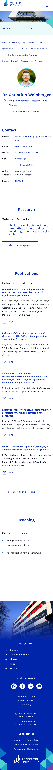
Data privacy (33, 740)
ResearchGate (26, 165)
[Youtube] (39, 686)
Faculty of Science (10, 49)
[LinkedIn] (31, 686)
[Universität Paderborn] (26, 759)
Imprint (17, 740)
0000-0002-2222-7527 (26, 152)
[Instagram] (14, 686)
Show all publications (24, 492)
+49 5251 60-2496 (23, 146)
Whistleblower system (26, 744)
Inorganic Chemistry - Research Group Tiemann (22, 61)
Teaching (6, 28)
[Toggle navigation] (30, 28)
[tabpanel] (26, 160)
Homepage (20, 158)
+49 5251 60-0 (26, 716)
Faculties (32, 42)
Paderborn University (11, 42)
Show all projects (23, 245)
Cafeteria (14, 650)
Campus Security (27, 721)
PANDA (13, 668)
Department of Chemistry (37, 49)
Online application (19, 654)
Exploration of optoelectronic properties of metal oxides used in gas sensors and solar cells (29, 230)
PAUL (12, 664)
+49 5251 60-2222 (27, 724)
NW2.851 (19, 181)
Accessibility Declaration (26, 749)
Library (13, 659)
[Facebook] (22, 686)
